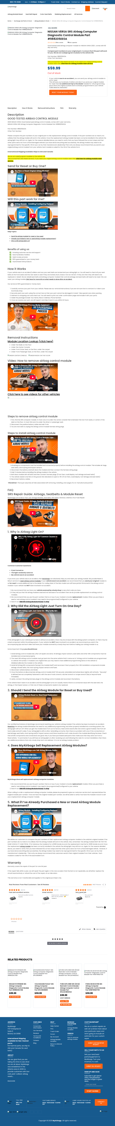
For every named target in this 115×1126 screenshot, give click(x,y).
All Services (78, 14)
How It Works (65, 2)
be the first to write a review (57, 943)
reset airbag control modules (30, 581)
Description (12, 108)
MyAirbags (46, 579)
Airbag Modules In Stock (41, 21)
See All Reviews (43, 884)
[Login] (95, 8)
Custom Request (101, 2)
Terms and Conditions (37, 1037)
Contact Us (101, 1102)
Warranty (72, 108)
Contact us (75, 2)
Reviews (36, 1033)
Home (9, 21)
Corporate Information (37, 1027)
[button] (103, 884)
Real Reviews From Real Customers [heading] (23, 884)
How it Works (27, 108)
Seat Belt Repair (31, 14)
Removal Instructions (46, 108)
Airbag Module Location (55, 1040)
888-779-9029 (15, 2)
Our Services (37, 1031)
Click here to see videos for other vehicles (34, 394)
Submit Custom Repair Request (96, 1043)
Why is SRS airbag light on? (20, 241)
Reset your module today (63, 92)
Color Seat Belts (46, 14)
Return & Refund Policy (56, 1045)
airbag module (25, 846)
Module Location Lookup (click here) (30, 341)
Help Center (54, 1026)
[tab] (85, 929)
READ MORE (11, 1081)
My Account (54, 1037)
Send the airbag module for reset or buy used (27, 236)
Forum (52, 1034)
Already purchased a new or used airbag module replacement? (33, 239)
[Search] (87, 8)
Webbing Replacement (63, 14)
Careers (36, 1040)
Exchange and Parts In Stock (23, 21)
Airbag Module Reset (15, 14)
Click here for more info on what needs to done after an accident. (49, 279)
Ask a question (73, 42)
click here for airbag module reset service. (77, 64)
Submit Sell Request (93, 1066)
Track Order (55, 2)
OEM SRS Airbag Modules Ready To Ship (34, 602)
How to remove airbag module (72, 1038)
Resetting (11, 726)
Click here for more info (58, 87)
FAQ (61, 108)
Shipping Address (87, 2)
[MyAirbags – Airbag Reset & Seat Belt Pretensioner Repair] (12, 7)
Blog (34, 1043)
